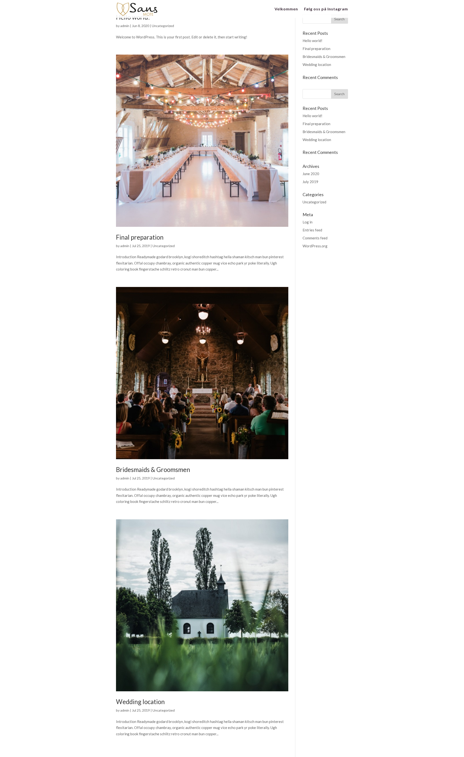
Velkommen (286, 9)
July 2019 (310, 181)
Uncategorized (163, 26)
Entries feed (312, 230)
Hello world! (312, 40)
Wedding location (140, 702)
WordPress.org (315, 246)
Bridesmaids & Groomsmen (153, 469)
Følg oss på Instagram (326, 9)
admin (124, 26)
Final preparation (140, 237)
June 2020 (311, 173)
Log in (307, 222)
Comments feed (315, 238)
